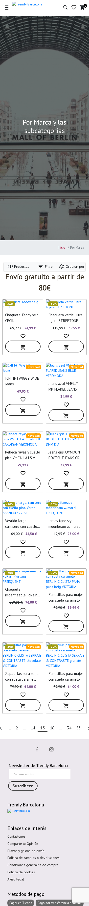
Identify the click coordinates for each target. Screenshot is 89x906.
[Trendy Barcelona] (32, 3)
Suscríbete (22, 786)
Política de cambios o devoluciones (33, 857)
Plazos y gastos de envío (25, 851)
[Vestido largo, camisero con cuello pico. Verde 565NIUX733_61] (23, 508)
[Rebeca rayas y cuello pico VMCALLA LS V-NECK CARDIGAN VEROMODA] (23, 439)
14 (33, 728)
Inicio (61, 247)
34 (69, 728)
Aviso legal (15, 879)
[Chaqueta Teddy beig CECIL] (23, 304)
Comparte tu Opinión (22, 843)
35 (78, 728)
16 (52, 728)
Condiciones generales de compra (32, 865)
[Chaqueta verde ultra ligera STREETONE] (66, 304)
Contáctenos (16, 836)
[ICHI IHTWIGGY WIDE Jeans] (23, 368)
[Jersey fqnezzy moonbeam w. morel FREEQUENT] (66, 508)
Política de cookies (21, 872)
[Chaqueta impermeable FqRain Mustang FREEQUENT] (23, 576)
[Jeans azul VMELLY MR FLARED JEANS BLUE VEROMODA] (66, 370)
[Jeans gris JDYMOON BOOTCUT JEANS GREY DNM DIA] (66, 439)
